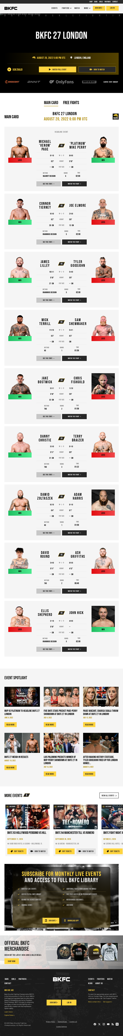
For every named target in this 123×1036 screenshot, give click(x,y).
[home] (10, 8)
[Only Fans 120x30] (61, 82)
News (90, 983)
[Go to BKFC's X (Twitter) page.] (99, 1024)
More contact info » (94, 1002)
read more (10, 724)
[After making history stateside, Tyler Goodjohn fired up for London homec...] (101, 743)
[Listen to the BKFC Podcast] (117, 1024)
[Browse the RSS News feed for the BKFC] (112, 1024)
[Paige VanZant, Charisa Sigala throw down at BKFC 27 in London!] (101, 697)
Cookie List (73, 1022)
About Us (99, 983)
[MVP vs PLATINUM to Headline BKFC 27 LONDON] (22, 697)
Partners (23, 979)
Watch (110, 979)
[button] (66, 8)
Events (91, 979)
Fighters (101, 979)
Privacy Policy (50, 1022)
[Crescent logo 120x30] (12, 82)
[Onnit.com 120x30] (34, 82)
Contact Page (98, 996)
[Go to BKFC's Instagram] (103, 1024)
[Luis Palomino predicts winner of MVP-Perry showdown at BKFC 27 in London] (61, 743)
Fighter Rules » (9, 1015)
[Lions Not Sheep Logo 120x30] (111, 82)
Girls (14, 979)
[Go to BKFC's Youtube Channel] (108, 1024)
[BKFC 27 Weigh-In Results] (22, 743)
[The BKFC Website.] (61, 979)
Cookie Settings (61, 1026)
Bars (7, 979)
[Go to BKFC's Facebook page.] (94, 1024)
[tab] (51, 102)
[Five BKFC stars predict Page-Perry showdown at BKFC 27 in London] (61, 697)
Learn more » (8, 1012)
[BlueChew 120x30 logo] (89, 82)
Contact (7, 983)
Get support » (107, 1002)
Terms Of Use (62, 1022)
